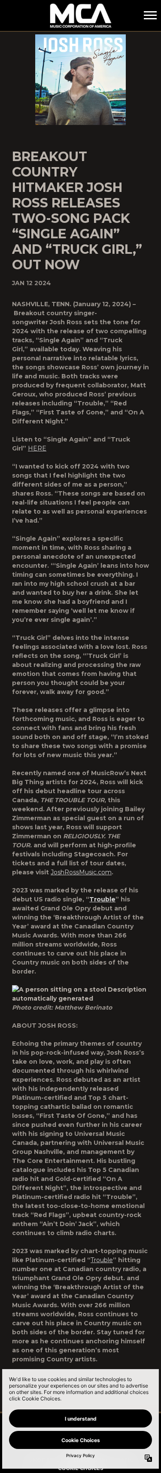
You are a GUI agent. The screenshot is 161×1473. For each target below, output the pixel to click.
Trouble (102, 1260)
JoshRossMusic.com (81, 872)
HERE (37, 448)
